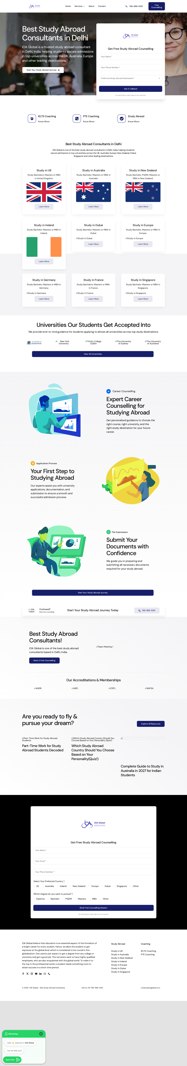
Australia (49, 886)
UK (37, 886)
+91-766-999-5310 (95, 988)
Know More (43, 121)
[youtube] (36, 974)
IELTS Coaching (148, 951)
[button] (41, 1034)
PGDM (68, 898)
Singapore (122, 886)
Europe (95, 886)
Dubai (108, 886)
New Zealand (79, 886)
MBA (94, 898)
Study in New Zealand (122, 958)
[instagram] (32, 974)
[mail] (45, 974)
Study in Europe (119, 964)
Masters (82, 898)
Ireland (63, 886)
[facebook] (23, 974)
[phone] (49, 974)
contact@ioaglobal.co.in (150, 988)
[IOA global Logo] (34, 5)
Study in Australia (120, 954)
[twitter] (27, 974)
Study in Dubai (118, 968)
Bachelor (55, 898)
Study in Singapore (120, 971)
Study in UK (117, 951)
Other (136, 886)
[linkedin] (40, 974)
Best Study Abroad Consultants (52, 988)
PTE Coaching (148, 954)
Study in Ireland (119, 961)
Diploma (40, 898)
